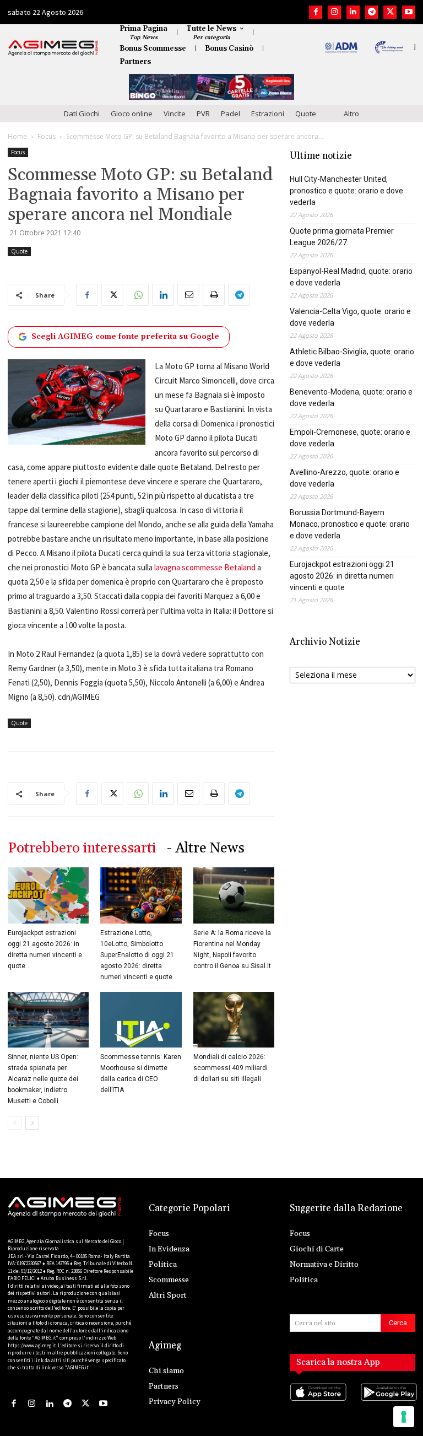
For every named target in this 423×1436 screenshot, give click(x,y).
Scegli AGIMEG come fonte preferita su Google (125, 337)
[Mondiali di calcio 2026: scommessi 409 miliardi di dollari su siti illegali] (233, 1020)
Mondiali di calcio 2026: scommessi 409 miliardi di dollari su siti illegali (230, 1068)
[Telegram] (371, 12)
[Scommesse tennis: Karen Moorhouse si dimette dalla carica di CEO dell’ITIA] (140, 1020)
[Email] (188, 295)
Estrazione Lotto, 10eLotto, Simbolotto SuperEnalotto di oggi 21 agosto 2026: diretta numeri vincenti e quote (137, 955)
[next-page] (32, 1123)
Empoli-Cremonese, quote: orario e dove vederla (350, 438)
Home (17, 136)
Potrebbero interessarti (82, 848)
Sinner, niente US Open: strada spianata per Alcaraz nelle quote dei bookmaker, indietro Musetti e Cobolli (43, 1079)
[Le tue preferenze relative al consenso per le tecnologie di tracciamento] (403, 1416)
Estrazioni (267, 113)
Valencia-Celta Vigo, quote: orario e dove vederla (350, 317)
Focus (46, 136)
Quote (305, 113)
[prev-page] (14, 1123)
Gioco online (132, 113)
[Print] (214, 295)
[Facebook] (315, 12)
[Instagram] (334, 12)
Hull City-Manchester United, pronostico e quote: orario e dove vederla (346, 191)
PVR (203, 113)
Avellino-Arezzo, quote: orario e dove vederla (344, 478)
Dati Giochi (82, 113)
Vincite (175, 113)
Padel (230, 113)
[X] (390, 12)
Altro (351, 113)
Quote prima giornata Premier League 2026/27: (342, 236)
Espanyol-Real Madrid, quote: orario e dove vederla (351, 277)
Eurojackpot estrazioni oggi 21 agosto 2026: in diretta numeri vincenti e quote (342, 576)
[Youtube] (408, 12)
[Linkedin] (353, 12)
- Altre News (206, 848)
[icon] (317, 1403)
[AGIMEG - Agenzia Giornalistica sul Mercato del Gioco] (53, 48)
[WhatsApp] (138, 295)
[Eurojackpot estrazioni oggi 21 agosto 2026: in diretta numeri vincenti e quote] (48, 895)
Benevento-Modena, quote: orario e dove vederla (351, 397)
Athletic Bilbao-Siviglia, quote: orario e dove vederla (352, 357)
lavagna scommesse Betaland (205, 567)
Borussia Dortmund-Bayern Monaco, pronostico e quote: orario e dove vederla (350, 524)
